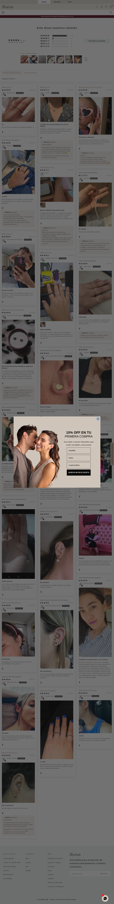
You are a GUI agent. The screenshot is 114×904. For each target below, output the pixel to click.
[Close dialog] (98, 418)
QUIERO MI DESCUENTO (78, 472)
